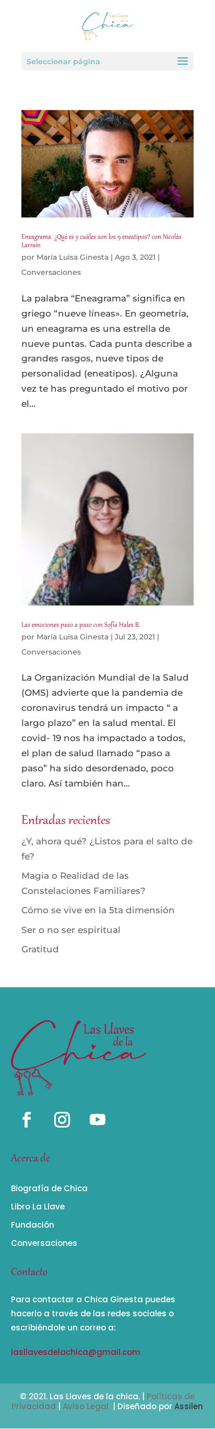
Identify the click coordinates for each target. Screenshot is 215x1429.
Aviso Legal (86, 1406)
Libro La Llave (38, 1206)
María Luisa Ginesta (73, 257)
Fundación (32, 1224)
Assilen (188, 1406)
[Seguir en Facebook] (26, 1119)
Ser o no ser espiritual (71, 930)
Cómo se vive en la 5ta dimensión (98, 910)
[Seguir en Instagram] (62, 1119)
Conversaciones (51, 272)
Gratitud (40, 949)
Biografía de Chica (49, 1188)
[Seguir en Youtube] (97, 1119)
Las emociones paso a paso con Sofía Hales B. (80, 625)
